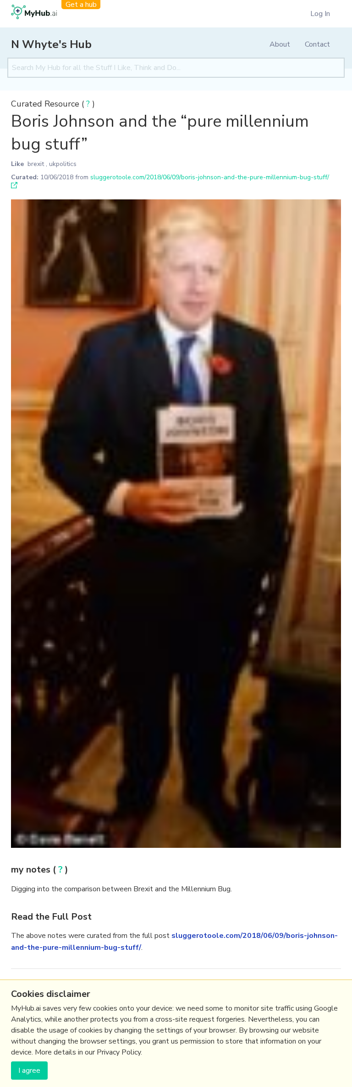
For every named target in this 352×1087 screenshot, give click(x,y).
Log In (320, 14)
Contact (317, 44)
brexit (36, 164)
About (280, 44)
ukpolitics (63, 164)
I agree (29, 1071)
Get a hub (81, 4)
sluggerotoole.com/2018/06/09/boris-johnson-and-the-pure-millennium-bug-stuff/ (209, 177)
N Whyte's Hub (51, 44)
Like (17, 164)
